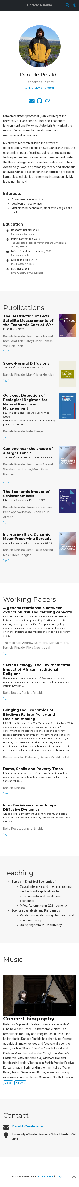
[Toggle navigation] (4, 5)
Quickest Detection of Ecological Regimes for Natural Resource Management (25, 401)
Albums (20, 1082)
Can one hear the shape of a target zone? (28, 450)
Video (8, 1082)
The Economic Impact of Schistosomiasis (26, 493)
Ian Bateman (29, 757)
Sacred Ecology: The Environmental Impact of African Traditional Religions (36, 669)
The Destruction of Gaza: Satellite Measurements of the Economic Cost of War (28, 320)
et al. (47, 647)
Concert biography (28, 1019)
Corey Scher (33, 341)
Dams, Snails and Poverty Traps (33, 769)
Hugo (59, 1176)
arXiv (6, 654)
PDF (6, 438)
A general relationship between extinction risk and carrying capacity (37, 610)
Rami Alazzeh (13, 341)
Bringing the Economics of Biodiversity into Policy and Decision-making (29, 714)
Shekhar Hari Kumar (17, 469)
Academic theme (45, 1176)
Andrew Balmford (34, 642)
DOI (6, 352)
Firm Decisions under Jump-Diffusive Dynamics (29, 807)
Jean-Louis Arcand (39, 336)
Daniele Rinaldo (39, 5)
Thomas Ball (12, 642)
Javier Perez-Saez (39, 507)
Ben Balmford (58, 642)
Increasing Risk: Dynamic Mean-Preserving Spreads (27, 536)
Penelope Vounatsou (18, 512)
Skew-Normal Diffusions (26, 363)
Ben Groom (11, 757)
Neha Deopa (34, 431)
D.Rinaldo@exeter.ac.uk (27, 1126)
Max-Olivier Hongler (40, 374)
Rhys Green (34, 647)
